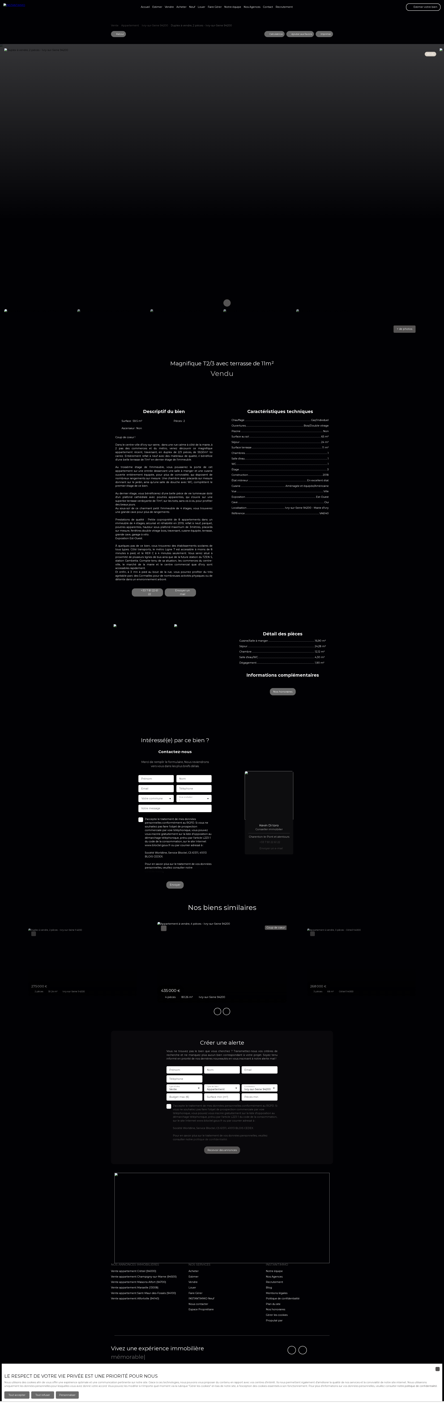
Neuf (192, 6)
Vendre (169, 6)
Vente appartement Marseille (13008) (134, 1287)
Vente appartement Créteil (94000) (133, 1271)
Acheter (181, 6)
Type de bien (212, 1086)
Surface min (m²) (217, 1096)
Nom (182, 778)
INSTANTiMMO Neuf (201, 1298)
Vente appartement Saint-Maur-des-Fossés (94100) (143, 1293)
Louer (201, 6)
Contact (268, 6)
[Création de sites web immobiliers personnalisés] (292, 1320)
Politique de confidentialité (283, 1298)
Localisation (249, 1086)
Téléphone (186, 788)
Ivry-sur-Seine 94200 (155, 25)
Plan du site (273, 1304)
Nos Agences (252, 6)
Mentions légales (276, 1293)
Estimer (157, 6)
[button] (404, 329)
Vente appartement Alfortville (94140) (135, 1298)
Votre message (150, 808)
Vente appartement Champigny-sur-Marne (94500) (144, 1276)
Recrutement (284, 6)
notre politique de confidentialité (417, 1386)
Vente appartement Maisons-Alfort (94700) (138, 1282)
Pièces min (251, 1096)
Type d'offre (174, 1086)
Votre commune (152, 798)
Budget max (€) (179, 1096)
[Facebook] (292, 1350)
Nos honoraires (275, 1309)
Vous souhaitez (185, 797)
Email (144, 788)
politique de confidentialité (210, 1139)
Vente (114, 25)
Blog (269, 1287)
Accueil (145, 6)
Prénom (146, 778)
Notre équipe (232, 6)
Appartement (130, 25)
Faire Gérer (215, 6)
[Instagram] (302, 1350)
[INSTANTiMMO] (21, 7)
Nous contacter (198, 1304)
